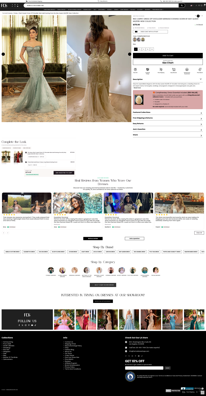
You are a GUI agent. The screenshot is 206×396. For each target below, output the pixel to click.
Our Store (68, 353)
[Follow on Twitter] (129, 356)
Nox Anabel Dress (139, 252)
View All (199, 233)
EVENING (116, 9)
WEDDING (109, 9)
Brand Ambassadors (72, 365)
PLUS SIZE (132, 9)
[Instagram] (15, 4)
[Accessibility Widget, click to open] (202, 388)
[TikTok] (17, 4)
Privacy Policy (70, 367)
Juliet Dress (85, 252)
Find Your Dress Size (72, 357)
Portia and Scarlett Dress (171, 252)
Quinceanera (7, 359)
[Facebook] (12, 4)
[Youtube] (17, 6)
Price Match (69, 359)
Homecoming (8, 342)
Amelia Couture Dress (12, 252)
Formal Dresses (7, 13)
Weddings (6, 348)
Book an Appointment (103, 301)
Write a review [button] (93, 238)
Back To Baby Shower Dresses (104, 285)
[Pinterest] (15, 6)
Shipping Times (70, 344)
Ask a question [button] (134, 238)
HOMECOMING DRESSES (49, 9)
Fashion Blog (69, 350)
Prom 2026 (7, 344)
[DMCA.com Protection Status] (173, 390)
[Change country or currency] (192, 5)
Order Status (69, 355)
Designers (6, 352)
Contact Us (69, 342)
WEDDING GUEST (87, 9)
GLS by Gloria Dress (58, 252)
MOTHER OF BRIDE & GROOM (74, 9)
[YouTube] (32, 325)
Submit (167, 368)
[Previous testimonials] (3, 233)
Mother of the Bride (10, 357)
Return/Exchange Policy (73, 346)
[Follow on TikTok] (142, 356)
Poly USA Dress (154, 252)
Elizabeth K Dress (29, 252)
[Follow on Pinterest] (135, 356)
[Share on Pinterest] (200, 15)
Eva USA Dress (43, 252)
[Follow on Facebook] (126, 356)
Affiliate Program (71, 363)
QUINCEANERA (101, 9)
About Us (68, 352)
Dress (16, 13)
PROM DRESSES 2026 (157, 9)
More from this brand (138, 16)
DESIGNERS (147, 9)
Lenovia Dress (110, 252)
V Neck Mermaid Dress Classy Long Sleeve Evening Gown (42, 162)
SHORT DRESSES (124, 9)
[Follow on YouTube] (139, 356)
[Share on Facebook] (195, 15)
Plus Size (6, 350)
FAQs (67, 348)
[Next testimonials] (7, 233)
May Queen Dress (124, 252)
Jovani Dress (73, 252)
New (4, 355)
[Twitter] (12, 6)
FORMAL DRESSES (61, 9)
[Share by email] (202, 15)
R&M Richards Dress (191, 252)
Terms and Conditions (73, 369)
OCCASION (139, 9)
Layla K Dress (97, 252)
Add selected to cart (64, 173)
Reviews (68, 361)
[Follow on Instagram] (132, 356)
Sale (95, 9)
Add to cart (168, 55)
